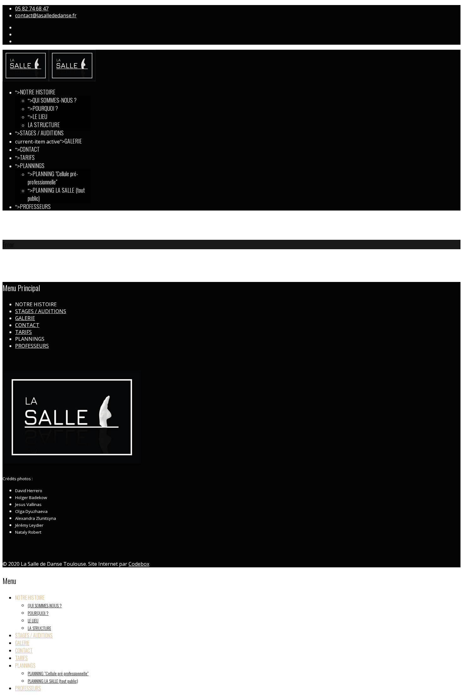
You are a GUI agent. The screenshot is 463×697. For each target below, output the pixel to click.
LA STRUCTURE (44, 125)
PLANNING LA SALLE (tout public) (53, 680)
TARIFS (27, 157)
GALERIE (73, 141)
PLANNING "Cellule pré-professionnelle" (53, 178)
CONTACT (30, 149)
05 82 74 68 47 (32, 8)
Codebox (139, 563)
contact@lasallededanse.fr (46, 15)
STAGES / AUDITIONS (42, 133)
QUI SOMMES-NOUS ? (54, 100)
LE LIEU (39, 116)
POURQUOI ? (45, 108)
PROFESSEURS (35, 206)
